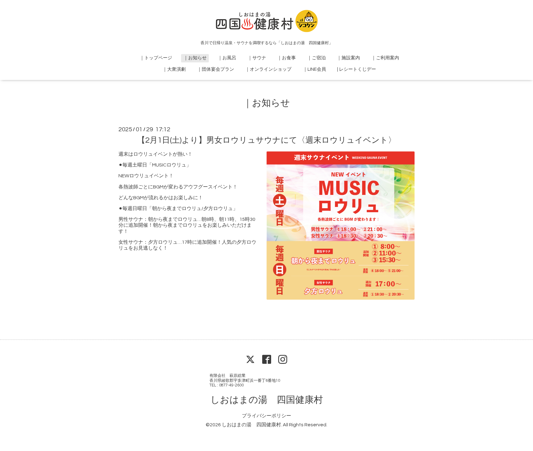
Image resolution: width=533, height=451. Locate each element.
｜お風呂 (227, 58)
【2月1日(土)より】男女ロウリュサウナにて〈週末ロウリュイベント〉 (266, 140)
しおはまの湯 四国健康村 (266, 400)
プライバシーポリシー (266, 415)
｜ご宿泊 (316, 58)
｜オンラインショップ (268, 69)
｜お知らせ (195, 58)
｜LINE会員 (314, 69)
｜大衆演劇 (174, 69)
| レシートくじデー (356, 69)
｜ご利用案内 (385, 58)
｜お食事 (286, 58)
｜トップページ (156, 58)
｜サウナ (257, 58)
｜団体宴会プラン (215, 69)
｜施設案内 (348, 58)
